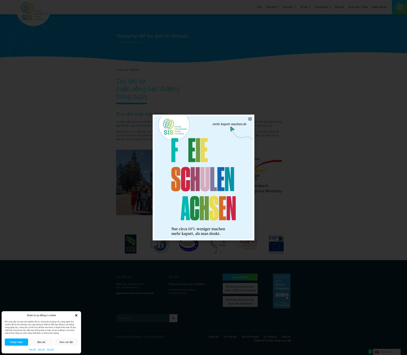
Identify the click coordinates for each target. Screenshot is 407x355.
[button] (76, 315)
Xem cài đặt (66, 342)
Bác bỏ (41, 342)
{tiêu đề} (32, 349)
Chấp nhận (16, 342)
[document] (203, 177)
